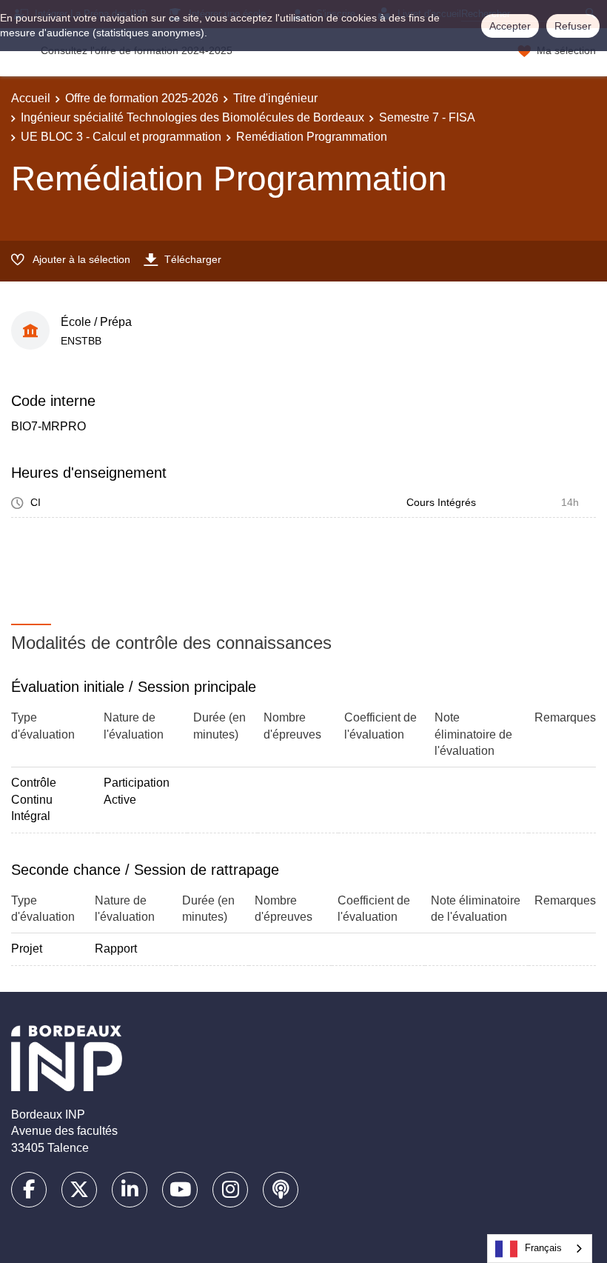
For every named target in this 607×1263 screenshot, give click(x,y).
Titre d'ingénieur (275, 98)
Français (543, 1247)
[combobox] (539, 1248)
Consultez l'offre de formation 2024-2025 (136, 50)
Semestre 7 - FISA (427, 117)
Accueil (30, 98)
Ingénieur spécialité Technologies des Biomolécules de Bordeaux (192, 117)
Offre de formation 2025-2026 (141, 98)
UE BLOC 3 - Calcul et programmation (121, 136)
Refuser (572, 26)
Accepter (510, 26)
